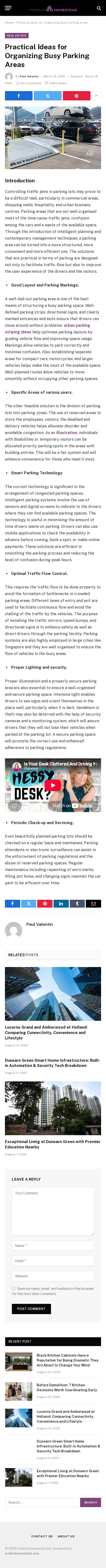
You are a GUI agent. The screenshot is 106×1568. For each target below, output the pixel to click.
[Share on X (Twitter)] (47, 95)
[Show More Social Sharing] (96, 95)
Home (9, 22)
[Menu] (8, 8)
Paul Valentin (29, 76)
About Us (66, 1536)
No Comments (31, 83)
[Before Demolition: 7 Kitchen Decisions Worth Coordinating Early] (18, 1391)
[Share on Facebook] (19, 95)
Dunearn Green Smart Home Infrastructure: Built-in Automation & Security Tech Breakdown (68, 1446)
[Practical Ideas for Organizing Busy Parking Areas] (53, 138)
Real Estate (17, 35)
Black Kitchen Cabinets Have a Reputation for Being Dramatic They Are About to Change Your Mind (68, 1360)
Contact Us (42, 1536)
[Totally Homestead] (53, 8)
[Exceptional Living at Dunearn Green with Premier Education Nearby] (53, 1108)
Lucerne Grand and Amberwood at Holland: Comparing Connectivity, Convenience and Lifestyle (46, 1032)
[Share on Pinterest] (76, 95)
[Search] (98, 8)
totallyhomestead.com (22, 1553)
